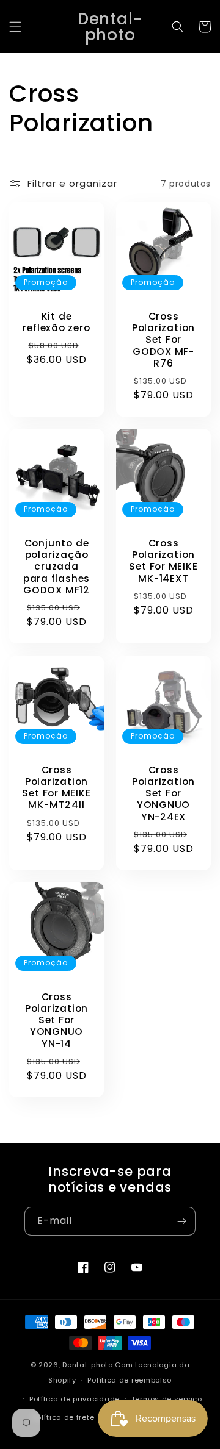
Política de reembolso (129, 1380)
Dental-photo (87, 1365)
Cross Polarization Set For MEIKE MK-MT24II (56, 787)
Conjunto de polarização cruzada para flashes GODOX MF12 (56, 566)
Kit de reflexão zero (56, 322)
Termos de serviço (166, 1399)
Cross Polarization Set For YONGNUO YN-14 (56, 1020)
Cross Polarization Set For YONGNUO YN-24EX (163, 793)
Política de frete (63, 1417)
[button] (15, 26)
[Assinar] (181, 1221)
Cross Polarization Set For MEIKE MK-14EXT (163, 560)
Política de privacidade (74, 1399)
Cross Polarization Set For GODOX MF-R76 (163, 339)
